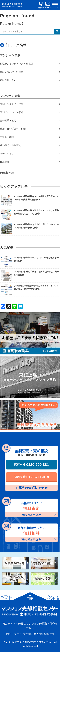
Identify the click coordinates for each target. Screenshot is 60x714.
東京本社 (31, 464)
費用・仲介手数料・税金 (13, 128)
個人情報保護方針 (43, 634)
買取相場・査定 (8, 80)
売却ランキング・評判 (11, 104)
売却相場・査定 (8, 120)
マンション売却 (10, 95)
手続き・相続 (7, 137)
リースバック (7, 153)
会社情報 (27, 634)
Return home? (12, 24)
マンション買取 (10, 55)
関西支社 (31, 477)
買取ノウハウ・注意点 (11, 72)
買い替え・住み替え (10, 145)
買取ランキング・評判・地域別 (16, 63)
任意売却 (4, 161)
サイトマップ (14, 634)
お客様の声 (7, 173)
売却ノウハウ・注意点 (11, 112)
